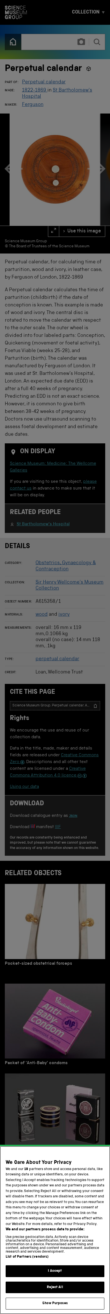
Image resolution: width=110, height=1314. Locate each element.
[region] (55, 1230)
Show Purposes (55, 1303)
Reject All (55, 1287)
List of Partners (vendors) (27, 1257)
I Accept (55, 1271)
